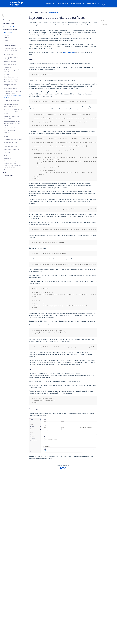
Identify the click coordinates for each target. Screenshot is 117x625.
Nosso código (50, 3)
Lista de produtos (9, 43)
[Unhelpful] (64, 468)
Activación (104, 24)
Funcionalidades (8, 32)
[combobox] (12, 15)
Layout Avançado (8, 175)
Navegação (7, 35)
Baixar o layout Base (92, 3)
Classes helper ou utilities (11, 77)
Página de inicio (8, 37)
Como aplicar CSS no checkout (13, 109)
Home (30, 12)
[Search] (20, 15)
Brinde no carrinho (9, 169)
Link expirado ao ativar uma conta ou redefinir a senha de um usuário (12, 150)
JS (102, 22)
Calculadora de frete (9, 128)
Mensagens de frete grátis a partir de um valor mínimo (11, 80)
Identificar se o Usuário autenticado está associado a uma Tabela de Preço (12, 165)
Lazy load (6, 74)
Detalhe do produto (9, 40)
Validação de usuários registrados (10, 131)
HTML (103, 20)
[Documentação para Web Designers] (17, 2)
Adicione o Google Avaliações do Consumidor (12, 53)
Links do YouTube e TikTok (11, 116)
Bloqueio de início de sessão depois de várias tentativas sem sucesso (12, 123)
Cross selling (7, 158)
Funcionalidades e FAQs (77, 3)
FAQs (4, 172)
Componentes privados (10, 146)
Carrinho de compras (10, 45)
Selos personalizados (10, 64)
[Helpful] (61, 468)
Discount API (7, 119)
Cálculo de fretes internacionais (13, 139)
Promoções (7, 67)
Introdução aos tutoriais (10, 29)
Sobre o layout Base (62, 3)
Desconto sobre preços (10, 161)
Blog (5, 155)
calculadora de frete (68, 52)
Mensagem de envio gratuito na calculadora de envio (12, 92)
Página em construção (10, 61)
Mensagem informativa (10, 88)
